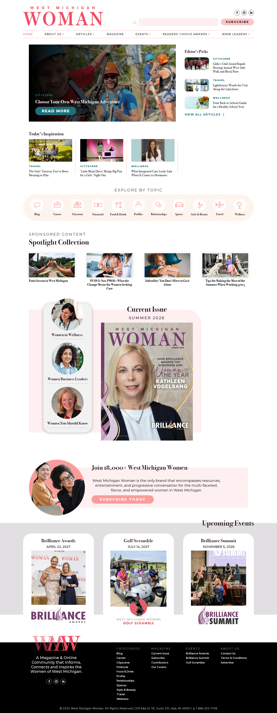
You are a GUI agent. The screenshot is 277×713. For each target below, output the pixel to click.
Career (57, 214)
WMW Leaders (234, 34)
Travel (219, 214)
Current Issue (160, 653)
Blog (37, 214)
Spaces (179, 214)
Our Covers (158, 667)
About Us (53, 34)
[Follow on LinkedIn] (251, 12)
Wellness (240, 214)
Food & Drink (118, 214)
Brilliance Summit (197, 658)
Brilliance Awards (197, 653)
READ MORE (56, 111)
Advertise (227, 663)
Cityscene (77, 214)
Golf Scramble (195, 663)
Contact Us (228, 653)
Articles (84, 34)
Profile (121, 676)
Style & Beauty (199, 214)
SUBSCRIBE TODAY (123, 499)
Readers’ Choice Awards (185, 34)
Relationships (159, 214)
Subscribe (158, 658)
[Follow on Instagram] (244, 12)
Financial (97, 214)
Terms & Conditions (234, 658)
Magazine (115, 34)
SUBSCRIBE (237, 22)
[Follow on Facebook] (237, 12)
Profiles (138, 214)
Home (28, 34)
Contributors (159, 663)
